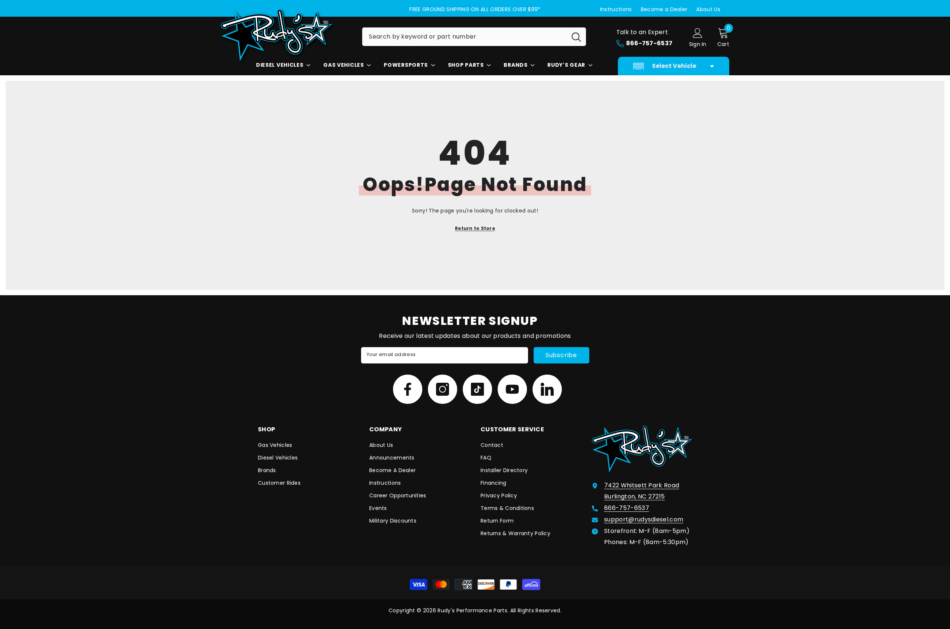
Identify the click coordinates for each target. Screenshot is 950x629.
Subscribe (561, 355)
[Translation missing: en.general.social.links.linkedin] (547, 389)
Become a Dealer (664, 9)
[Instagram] (442, 389)
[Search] (474, 36)
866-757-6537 (626, 508)
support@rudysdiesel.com (643, 519)
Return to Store (475, 228)
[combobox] (464, 36)
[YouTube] (512, 389)
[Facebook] (407, 389)
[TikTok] (477, 389)
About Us (708, 9)
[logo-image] (286, 35)
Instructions (616, 9)
